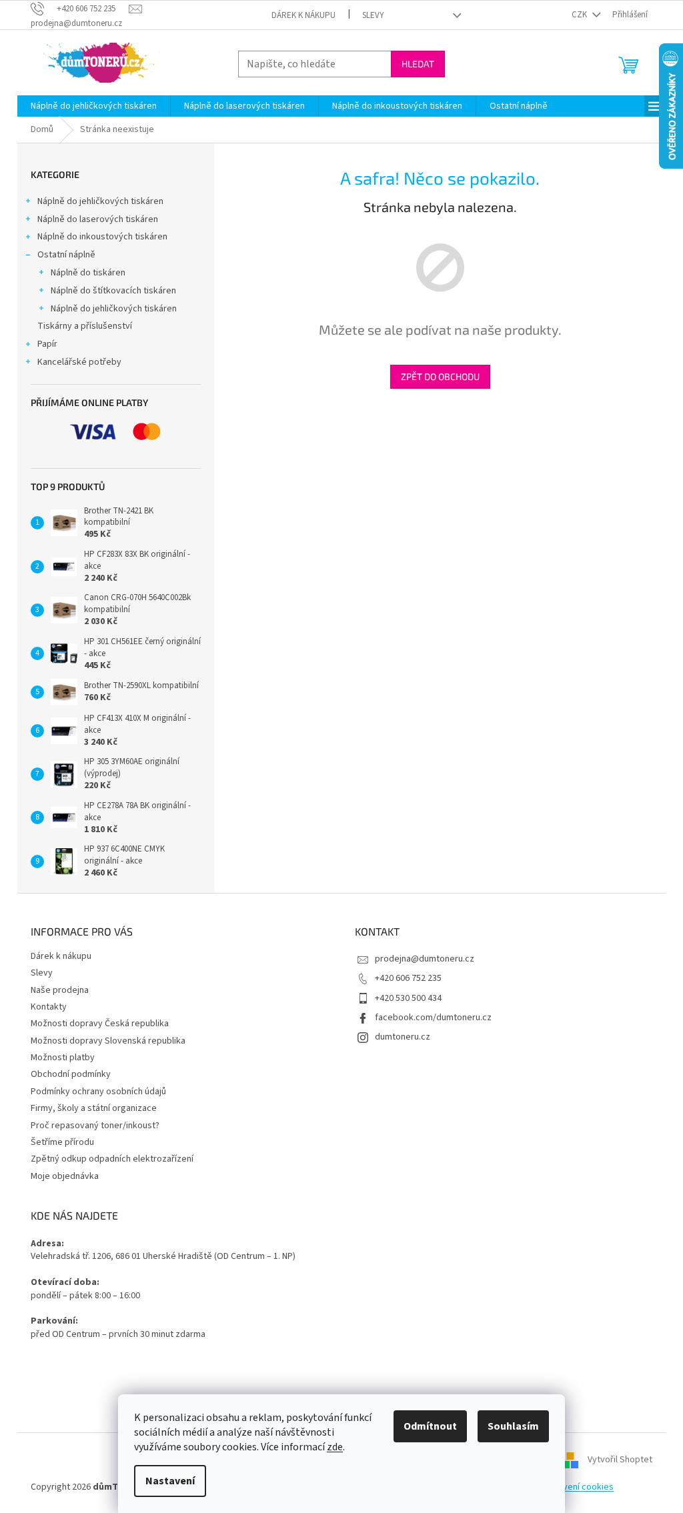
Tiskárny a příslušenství (84, 326)
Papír (47, 344)
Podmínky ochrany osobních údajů (98, 1091)
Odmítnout (430, 1426)
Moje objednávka (65, 1176)
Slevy (373, 15)
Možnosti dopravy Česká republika (100, 1023)
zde (335, 1447)
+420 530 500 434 (408, 998)
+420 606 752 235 (408, 978)
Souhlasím (513, 1426)
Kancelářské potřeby (79, 362)
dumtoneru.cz (402, 1037)
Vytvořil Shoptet (620, 1459)
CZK (580, 15)
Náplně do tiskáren (88, 272)
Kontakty (49, 1007)
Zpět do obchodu (440, 376)
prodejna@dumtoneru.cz (424, 959)
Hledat (418, 63)
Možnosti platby (63, 1057)
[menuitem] (93, 106)
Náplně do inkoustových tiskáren (102, 236)
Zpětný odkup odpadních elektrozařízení (112, 1159)
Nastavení (170, 1481)
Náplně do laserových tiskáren (97, 219)
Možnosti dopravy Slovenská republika (108, 1041)
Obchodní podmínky (71, 1074)
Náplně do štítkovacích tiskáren (113, 290)
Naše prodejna (60, 990)
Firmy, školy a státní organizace (94, 1108)
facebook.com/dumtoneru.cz (433, 1017)
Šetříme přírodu (62, 1142)
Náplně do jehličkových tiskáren (100, 201)
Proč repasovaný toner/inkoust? (95, 1125)
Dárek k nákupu (303, 15)
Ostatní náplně (66, 254)
